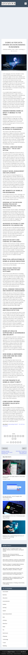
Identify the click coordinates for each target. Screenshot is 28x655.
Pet (3, 629)
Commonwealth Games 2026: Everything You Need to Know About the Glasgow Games (13, 573)
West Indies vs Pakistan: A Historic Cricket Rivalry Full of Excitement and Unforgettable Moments (14, 560)
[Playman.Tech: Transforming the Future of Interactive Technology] (14, 527)
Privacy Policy (10, 653)
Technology (21, 49)
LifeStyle (5, 620)
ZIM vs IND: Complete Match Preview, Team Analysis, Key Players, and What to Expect (12, 569)
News (4, 626)
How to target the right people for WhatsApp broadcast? (14, 477)
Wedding (5, 645)
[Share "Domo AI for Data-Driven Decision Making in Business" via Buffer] (20, 436)
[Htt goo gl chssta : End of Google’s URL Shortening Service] (14, 487)
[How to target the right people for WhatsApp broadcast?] (14, 467)
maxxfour (9, 49)
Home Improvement (7, 614)
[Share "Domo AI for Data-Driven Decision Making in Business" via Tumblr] (12, 436)
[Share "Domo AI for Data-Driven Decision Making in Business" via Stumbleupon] (23, 436)
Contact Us (24, 653)
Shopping (5, 636)
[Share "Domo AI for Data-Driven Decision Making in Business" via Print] (15, 438)
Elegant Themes (11, 651)
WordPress (23, 651)
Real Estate (5, 633)
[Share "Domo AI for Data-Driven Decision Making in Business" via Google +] (10, 436)
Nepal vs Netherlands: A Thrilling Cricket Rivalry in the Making (13, 583)
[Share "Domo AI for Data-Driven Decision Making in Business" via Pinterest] (15, 436)
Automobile (5, 591)
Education (5, 598)
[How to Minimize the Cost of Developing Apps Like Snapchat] (14, 507)
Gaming (4, 607)
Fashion (4, 604)
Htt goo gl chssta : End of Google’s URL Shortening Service (12, 497)
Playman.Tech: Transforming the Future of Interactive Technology (13, 536)
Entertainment (6, 601)
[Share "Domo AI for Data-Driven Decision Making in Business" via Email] (12, 438)
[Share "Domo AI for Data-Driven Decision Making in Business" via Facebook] (5, 436)
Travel (4, 642)
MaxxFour (5, 623)
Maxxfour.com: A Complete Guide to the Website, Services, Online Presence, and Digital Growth (13, 550)
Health (4, 610)
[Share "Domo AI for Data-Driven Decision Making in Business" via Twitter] (7, 436)
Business (5, 594)
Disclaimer (3, 653)
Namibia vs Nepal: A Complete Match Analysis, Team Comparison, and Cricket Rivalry (13, 565)
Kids (4, 617)
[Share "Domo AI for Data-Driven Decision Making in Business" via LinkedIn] (18, 436)
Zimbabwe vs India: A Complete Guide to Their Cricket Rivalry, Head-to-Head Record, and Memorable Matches (13, 578)
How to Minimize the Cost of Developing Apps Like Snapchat (14, 516)
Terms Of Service (17, 653)
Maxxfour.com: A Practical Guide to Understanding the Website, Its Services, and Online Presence (13, 555)
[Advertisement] (14, 22)
